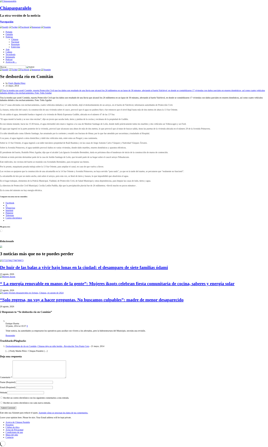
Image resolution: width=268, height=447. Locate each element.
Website (3, 392)
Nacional (15, 42)
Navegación (6, 21)
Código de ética (12, 427)
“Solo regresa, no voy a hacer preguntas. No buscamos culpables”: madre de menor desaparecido (92, 299)
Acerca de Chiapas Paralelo (18, 422)
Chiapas (14, 39)
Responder (10, 335)
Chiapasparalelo (15, 7)
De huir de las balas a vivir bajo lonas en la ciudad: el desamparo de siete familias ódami (84, 267)
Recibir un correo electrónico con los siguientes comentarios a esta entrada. (36, 398)
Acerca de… (11, 62)
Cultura (9, 52)
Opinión (9, 34)
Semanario (10, 57)
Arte (7, 49)
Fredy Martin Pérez (16, 83)
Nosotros (10, 425)
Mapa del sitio (12, 435)
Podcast (9, 59)
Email (7, 387)
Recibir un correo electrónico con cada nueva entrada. (27, 403)
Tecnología (10, 54)
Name (7, 382)
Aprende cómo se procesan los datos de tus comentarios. (63, 413)
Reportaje (15, 44)
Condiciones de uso (14, 432)
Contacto (10, 437)
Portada (9, 32)
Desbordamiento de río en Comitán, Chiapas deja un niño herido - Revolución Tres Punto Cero (47, 346)
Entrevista (15, 47)
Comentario (6, 377)
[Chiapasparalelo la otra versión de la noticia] (134, 1)
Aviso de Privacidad (14, 430)
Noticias (9, 37)
